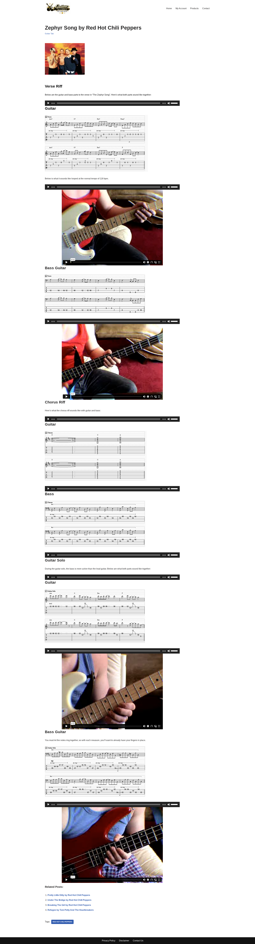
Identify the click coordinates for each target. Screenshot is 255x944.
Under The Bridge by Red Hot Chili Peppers (69, 900)
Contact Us (138, 940)
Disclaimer (124, 940)
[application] (112, 103)
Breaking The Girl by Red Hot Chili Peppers (69, 905)
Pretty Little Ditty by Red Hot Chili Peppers (69, 895)
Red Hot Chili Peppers (62, 922)
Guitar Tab (49, 33)
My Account (181, 8)
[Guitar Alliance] (58, 8)
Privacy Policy (108, 940)
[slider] (174, 103)
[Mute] (168, 103)
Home (169, 8)
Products (194, 8)
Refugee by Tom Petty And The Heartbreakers (71, 910)
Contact (206, 8)
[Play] (48, 103)
